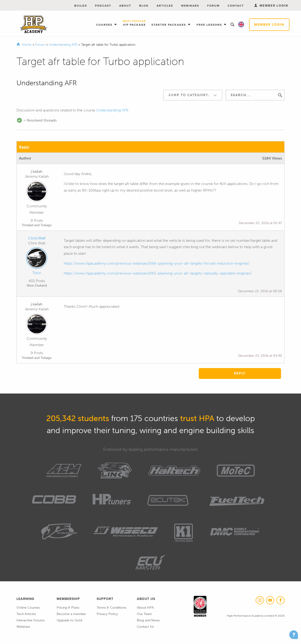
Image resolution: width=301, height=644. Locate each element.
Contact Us (145, 627)
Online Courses (28, 608)
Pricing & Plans (68, 608)
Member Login (269, 24)
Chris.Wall (36, 238)
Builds (80, 6)
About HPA (145, 608)
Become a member (71, 614)
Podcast (103, 6)
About (125, 6)
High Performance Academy (33, 24)
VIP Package (134, 23)
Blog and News (148, 620)
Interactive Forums (30, 620)
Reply (24, 147)
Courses (105, 25)
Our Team (144, 614)
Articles (165, 6)
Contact (236, 6)
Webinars (190, 6)
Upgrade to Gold (69, 620)
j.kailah (37, 171)
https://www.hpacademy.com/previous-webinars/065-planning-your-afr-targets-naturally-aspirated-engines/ (158, 273)
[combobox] (192, 95)
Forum (213, 6)
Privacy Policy (107, 614)
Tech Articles (26, 614)
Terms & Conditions (111, 608)
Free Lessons (210, 25)
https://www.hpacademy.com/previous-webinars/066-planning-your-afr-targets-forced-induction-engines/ (157, 263)
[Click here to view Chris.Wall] (36, 259)
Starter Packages (169, 25)
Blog (144, 6)
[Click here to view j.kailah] (36, 192)
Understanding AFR (63, 45)
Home (26, 45)
